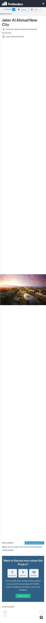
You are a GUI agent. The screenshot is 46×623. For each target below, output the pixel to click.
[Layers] (41, 612)
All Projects (8, 9)
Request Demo (23, 596)
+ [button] (4, 612)
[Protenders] (12, 2)
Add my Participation (35, 543)
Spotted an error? (6, 14)
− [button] (4, 615)
